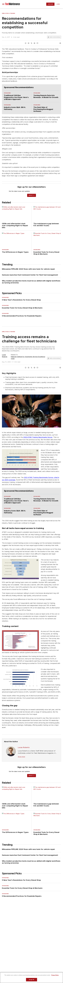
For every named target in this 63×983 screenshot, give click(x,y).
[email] (37, 43)
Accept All (31, 979)
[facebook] (25, 43)
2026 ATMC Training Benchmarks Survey (37, 437)
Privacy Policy (55, 975)
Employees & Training (8, 13)
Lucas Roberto (24, 747)
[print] (60, 43)
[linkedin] (28, 43)
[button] (3, 4)
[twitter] (31, 43)
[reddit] (34, 43)
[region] (31, 977)
